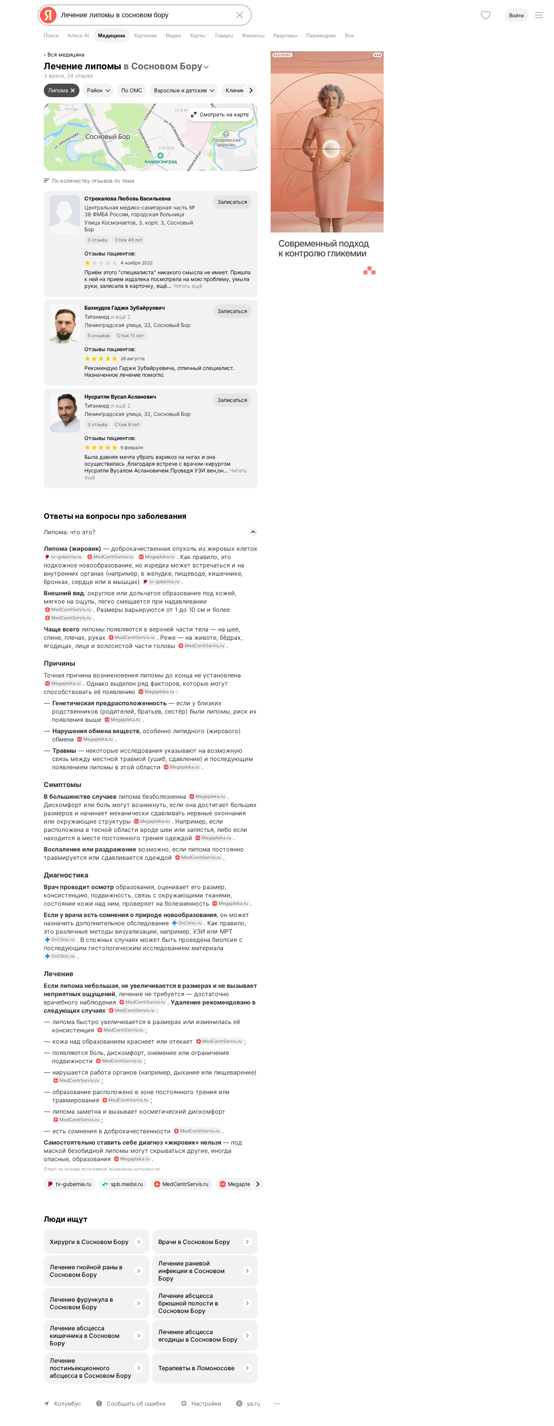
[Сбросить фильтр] (72, 90)
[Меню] (538, 15)
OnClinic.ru (190, 923)
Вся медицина (65, 54)
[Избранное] (485, 15)
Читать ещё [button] (187, 286)
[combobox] (143, 15)
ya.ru (253, 1403)
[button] (91, 181)
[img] (101, 263)
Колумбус (67, 1403)
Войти (516, 15)
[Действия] (257, 55)
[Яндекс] (48, 15)
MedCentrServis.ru (113, 556)
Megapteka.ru (159, 556)
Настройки (206, 1403)
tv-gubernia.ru (66, 556)
